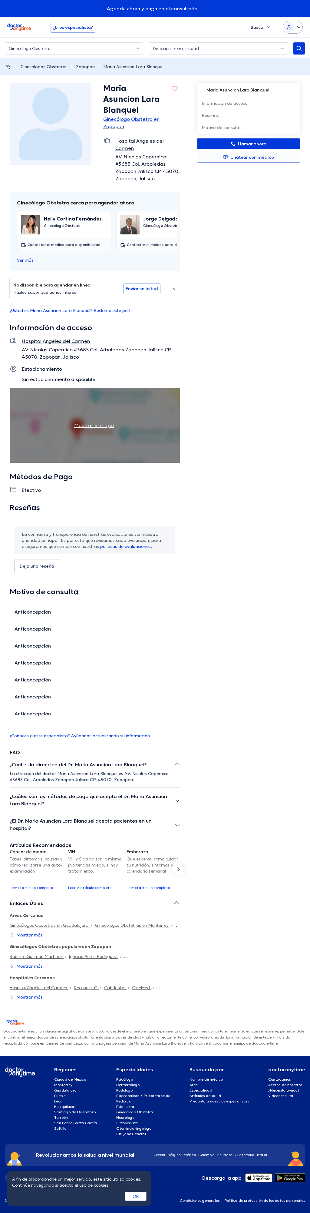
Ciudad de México (70, 1079)
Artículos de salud (205, 1095)
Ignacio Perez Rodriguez (93, 956)
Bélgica (174, 1154)
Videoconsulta (280, 1095)
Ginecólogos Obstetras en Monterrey (132, 925)
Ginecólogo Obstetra (134, 1112)
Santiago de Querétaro (75, 1112)
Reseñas (210, 115)
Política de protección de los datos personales (265, 1200)
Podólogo (124, 1090)
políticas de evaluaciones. (126, 546)
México (189, 1154)
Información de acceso (225, 103)
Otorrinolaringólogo (133, 1128)
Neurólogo (125, 1117)
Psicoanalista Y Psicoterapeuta (143, 1095)
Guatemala (245, 1154)
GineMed (141, 987)
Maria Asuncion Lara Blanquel (133, 66)
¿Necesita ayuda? (284, 1090)
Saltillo (60, 1128)
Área (194, 1084)
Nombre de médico (206, 1079)
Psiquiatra (125, 1106)
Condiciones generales (200, 1200)
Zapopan (85, 66)
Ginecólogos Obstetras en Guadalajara (50, 925)
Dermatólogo (128, 1084)
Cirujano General (131, 1134)
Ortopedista (127, 1123)
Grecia (159, 1154)
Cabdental (115, 987)
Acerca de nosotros (285, 1084)
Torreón (61, 1117)
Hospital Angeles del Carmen (39, 987)
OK (136, 1196)
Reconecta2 (86, 987)
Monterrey (63, 1084)
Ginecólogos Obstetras (44, 66)
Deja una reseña (37, 566)
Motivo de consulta (221, 127)
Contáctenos (279, 1079)
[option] (36, 869)
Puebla (60, 1095)
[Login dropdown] (293, 27)
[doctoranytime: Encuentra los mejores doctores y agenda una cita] (8, 66)
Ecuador (224, 1154)
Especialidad (201, 1090)
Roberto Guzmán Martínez (37, 956)
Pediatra (124, 1101)
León (58, 1101)
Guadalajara (65, 1090)
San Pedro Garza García (75, 1123)
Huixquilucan (65, 1106)
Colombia (206, 1154)
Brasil (262, 1154)
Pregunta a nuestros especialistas (219, 1101)
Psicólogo (124, 1079)
